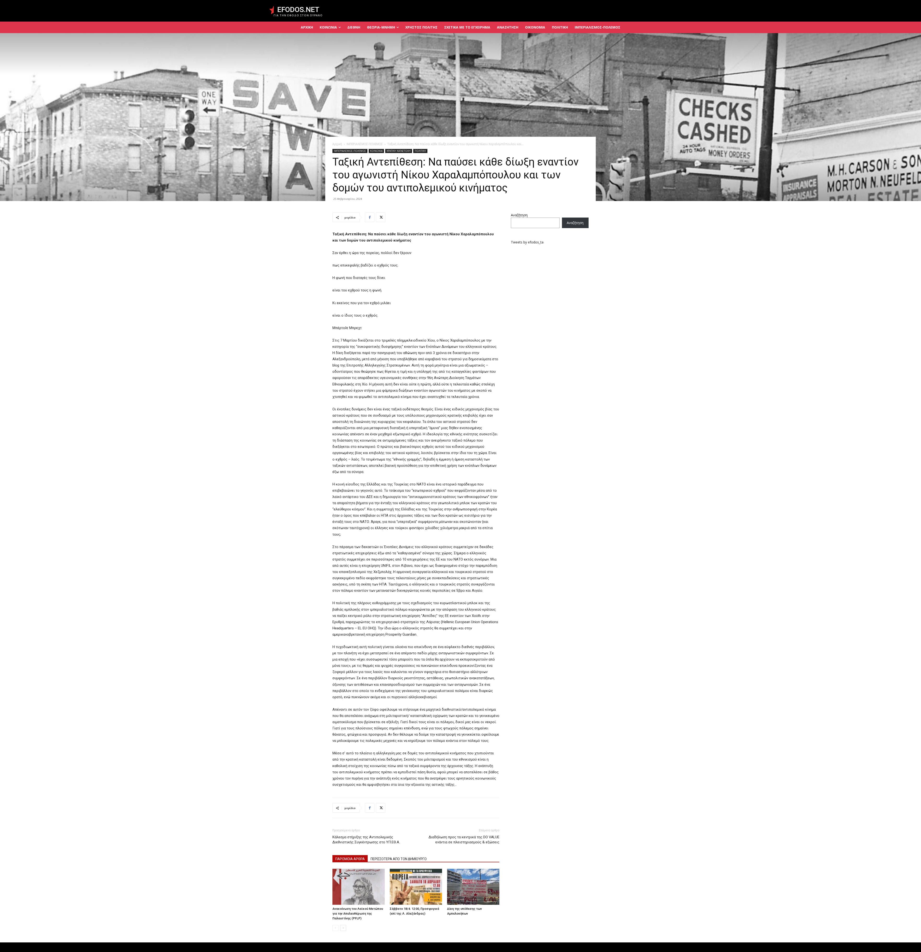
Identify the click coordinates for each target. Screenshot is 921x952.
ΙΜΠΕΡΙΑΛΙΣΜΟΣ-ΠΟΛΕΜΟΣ (365, 144)
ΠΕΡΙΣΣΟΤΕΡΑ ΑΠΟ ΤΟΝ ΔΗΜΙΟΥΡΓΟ (399, 859)
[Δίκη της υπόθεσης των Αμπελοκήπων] (473, 887)
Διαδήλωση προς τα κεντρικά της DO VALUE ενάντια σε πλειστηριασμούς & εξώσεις (464, 839)
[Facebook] (369, 217)
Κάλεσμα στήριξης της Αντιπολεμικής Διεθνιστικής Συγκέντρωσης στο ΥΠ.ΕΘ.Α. (366, 839)
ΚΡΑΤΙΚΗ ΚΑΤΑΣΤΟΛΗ (399, 151)
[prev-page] (335, 928)
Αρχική (337, 144)
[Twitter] (380, 217)
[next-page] (343, 928)
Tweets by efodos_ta (527, 242)
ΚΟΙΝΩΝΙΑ (376, 151)
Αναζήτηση (519, 215)
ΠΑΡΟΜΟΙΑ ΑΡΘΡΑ (350, 859)
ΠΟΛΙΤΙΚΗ (420, 151)
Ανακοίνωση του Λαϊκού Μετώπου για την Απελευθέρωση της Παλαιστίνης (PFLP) (357, 913)
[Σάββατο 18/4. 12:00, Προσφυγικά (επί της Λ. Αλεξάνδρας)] (416, 887)
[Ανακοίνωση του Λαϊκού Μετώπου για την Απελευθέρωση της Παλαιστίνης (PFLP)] (358, 887)
